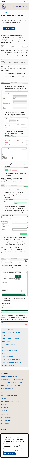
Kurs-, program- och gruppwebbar (10, 401)
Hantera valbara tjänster (11, 446)
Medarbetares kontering (8, 356)
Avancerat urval (6, 353)
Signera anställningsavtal (8, 344)
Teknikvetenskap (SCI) (7, 388)
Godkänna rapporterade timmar (10, 329)
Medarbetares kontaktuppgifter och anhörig (13, 362)
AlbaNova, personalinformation (9, 395)
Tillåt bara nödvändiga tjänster (12, 450)
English (20, 6)
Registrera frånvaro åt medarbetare (11, 359)
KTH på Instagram (6, 423)
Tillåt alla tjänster (9, 454)
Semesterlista (5, 335)
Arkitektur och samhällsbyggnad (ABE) (11, 376)
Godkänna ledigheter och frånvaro (11, 332)
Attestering (5, 347)
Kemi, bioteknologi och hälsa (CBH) (10, 385)
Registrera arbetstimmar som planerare (12, 338)
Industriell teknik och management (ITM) (12, 382)
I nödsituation (4, 410)
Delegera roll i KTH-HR (8, 365)
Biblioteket (4, 404)
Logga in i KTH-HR (9, 28)
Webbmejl (4, 398)
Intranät (3, 1)
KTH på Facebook (6, 417)
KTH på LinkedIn (5, 420)
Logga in (25, 1)
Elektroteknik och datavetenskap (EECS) (12, 379)
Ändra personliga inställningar (9, 350)
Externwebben (5, 407)
